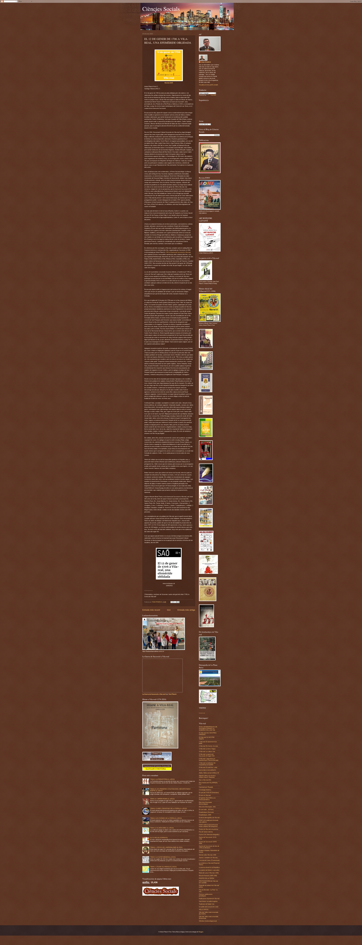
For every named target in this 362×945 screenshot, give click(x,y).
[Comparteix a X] (175, 602)
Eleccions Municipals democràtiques (205, 803)
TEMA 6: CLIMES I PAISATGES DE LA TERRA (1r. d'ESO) (168, 808)
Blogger (201, 932)
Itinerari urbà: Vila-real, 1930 (207, 855)
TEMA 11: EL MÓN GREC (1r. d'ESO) (162, 828)
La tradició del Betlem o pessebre (209, 870)
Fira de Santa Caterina (206, 832)
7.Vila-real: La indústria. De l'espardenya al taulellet (207, 763)
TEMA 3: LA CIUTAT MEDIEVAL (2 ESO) (163, 857)
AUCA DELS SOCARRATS (207, 770)
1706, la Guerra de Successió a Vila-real (178, 252)
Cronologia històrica (205, 790)
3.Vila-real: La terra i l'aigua (207, 749)
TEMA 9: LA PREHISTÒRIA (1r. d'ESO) (162, 779)
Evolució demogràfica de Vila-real (209, 817)
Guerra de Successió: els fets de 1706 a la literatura (209, 847)
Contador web (202, 713)
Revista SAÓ (169, 83)
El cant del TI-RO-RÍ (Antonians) (209, 792)
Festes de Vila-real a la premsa (208, 829)
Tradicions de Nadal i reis (206, 904)
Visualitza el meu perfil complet (208, 85)
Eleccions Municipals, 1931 (207, 807)
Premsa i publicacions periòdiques (205, 895)
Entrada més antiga (186, 610)
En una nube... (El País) (206, 809)
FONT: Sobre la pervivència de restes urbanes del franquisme (208, 825)
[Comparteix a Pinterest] (178, 602)
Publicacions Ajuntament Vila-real (209, 898)
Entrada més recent (151, 610)
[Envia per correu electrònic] (171, 602)
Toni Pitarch (172, 694)
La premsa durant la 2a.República (209, 867)
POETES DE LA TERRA (206, 878)
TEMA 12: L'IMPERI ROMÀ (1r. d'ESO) (162, 799)
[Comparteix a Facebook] (177, 602)
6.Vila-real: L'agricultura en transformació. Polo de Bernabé (208, 759)
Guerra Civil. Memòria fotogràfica (209, 834)
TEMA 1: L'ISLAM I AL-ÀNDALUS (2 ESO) (163, 867)
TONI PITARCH (206, 62)
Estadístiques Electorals (206, 812)
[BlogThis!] (173, 602)
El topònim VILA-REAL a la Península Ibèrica (207, 798)
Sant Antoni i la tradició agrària (208, 901)
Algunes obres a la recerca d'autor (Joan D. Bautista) (207, 776)
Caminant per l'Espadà (206, 787)
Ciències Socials (161, 8)
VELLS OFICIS (203, 909)
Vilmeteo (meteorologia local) (208, 921)
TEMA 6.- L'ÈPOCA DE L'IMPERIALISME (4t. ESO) (166, 847)
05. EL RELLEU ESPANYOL (159, 837)
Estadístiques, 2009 (205, 815)
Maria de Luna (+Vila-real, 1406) (209, 873)
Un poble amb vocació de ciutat (208, 907)
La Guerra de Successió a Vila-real (153, 694)
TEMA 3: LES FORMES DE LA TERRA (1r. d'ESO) (166, 818)
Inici (169, 610)
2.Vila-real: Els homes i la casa (208, 746)
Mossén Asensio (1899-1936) (208, 875)
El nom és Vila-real (205, 795)
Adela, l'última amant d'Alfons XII (209, 773)
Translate (213, 95)
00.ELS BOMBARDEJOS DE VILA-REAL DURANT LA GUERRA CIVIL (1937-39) (208, 728)
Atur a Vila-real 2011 (205, 780)
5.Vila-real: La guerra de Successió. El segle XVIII (206, 755)
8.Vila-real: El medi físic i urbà (208, 767)
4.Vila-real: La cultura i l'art (207, 751)
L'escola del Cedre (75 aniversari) (209, 860)
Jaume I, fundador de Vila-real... (208, 857)
